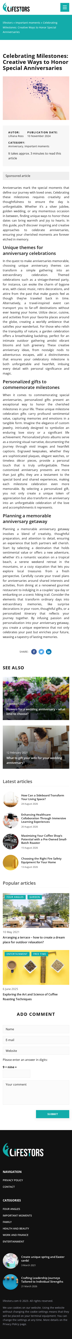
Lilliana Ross (16, 136)
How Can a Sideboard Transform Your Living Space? (42, 797)
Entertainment (13, 1241)
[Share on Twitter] (41, 651)
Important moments (37, 146)
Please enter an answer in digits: (25, 1060)
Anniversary (15, 146)
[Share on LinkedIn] (49, 651)
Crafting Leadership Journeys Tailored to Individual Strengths (42, 1279)
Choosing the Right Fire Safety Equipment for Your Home (41, 860)
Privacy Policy (11, 1324)
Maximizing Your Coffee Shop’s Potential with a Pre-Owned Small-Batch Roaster (44, 839)
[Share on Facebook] (34, 651)
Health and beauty (16, 1228)
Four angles (11, 1209)
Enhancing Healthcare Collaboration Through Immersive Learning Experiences (43, 818)
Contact (9, 1186)
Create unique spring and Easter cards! (42, 1258)
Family (7, 1222)
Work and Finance (15, 1235)
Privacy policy (13, 1180)
